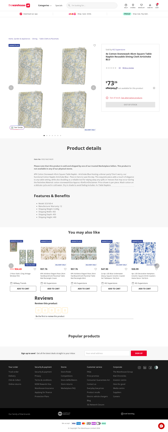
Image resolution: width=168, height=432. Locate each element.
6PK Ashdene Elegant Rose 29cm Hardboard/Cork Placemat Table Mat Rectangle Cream (52, 275)
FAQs (89, 372)
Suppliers (117, 392)
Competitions (67, 376)
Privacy (38, 376)
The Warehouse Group (123, 372)
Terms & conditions (43, 380)
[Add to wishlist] (94, 45)
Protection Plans (42, 396)
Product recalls (93, 392)
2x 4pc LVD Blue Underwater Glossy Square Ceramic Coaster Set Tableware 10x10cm (113, 275)
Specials (58, 5)
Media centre (118, 388)
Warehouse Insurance (44, 388)
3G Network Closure (95, 404)
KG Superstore (118, 49)
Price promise (93, 376)
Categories (44, 5)
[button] (150, 6)
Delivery (12, 376)
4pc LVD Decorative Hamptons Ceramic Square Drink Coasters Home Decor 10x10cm (143, 275)
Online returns (15, 384)
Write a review (128, 68)
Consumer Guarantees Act (98, 380)
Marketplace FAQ (68, 388)
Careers (116, 396)
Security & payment (43, 372)
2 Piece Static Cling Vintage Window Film (20, 274)
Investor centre (119, 380)
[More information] (153, 88)
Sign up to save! (28, 353)
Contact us (91, 384)
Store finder (66, 372)
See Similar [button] (18, 127)
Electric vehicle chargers (97, 396)
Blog (89, 400)
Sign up (139, 353)
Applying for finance (43, 392)
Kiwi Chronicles (119, 376)
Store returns (67, 384)
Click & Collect (15, 380)
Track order (14, 372)
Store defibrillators (69, 380)
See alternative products (131, 98)
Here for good (119, 384)
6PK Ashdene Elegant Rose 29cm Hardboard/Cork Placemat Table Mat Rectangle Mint (83, 275)
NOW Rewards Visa (43, 384)
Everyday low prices (95, 388)
